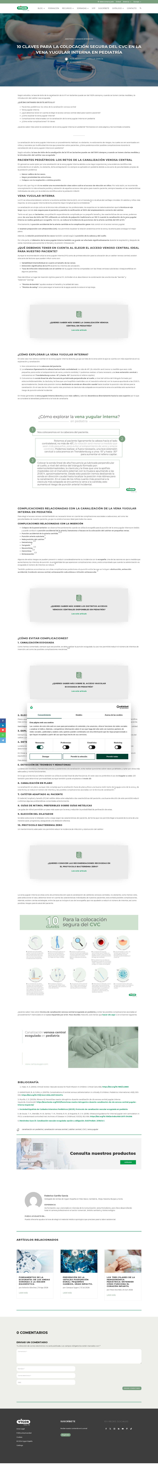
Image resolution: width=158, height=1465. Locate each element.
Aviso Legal (21, 1429)
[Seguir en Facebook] (106, 1428)
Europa (136, 2)
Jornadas (82, 8)
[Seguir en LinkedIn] (118, 1428)
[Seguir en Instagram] (114, 1428)
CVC (84, 1129)
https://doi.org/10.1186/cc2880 (115, 1087)
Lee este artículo (79, 330)
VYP (93, 8)
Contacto (131, 8)
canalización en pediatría (32, 1129)
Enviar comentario (132, 1388)
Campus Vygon (72, 1288)
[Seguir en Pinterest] (127, 1428)
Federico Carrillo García (89, 59)
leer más (23, 1293)
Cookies (19, 1437)
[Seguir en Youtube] (122, 1428)
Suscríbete (103, 8)
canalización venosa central (55, 1129)
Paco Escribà (115, 1290)
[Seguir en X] (110, 1428)
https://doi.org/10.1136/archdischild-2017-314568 (111, 1116)
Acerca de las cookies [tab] (114, 715)
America (126, 2)
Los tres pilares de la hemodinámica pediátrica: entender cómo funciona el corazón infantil (121, 1281)
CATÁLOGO (117, 8)
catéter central (75, 1129)
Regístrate (65, 1435)
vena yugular (93, 1129)
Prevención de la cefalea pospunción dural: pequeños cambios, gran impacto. (78, 1280)
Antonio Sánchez (29, 1288)
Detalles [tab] (79, 715)
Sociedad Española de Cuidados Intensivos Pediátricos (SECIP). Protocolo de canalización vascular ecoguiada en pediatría (74, 1109)
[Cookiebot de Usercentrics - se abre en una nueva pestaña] (118, 707)
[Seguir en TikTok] (131, 1428)
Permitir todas (112, 757)
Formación (53, 8)
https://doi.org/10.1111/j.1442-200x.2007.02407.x (42, 1095)
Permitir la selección (79, 757)
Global (118, 2)
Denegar (45, 757)
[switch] (66, 747)
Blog (40, 8)
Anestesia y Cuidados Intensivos (79, 39)
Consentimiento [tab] (44, 715)
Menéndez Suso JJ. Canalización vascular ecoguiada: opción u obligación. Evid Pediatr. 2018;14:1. (62, 1121)
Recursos (67, 8)
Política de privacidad (24, 1433)
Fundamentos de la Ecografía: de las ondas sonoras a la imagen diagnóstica (34, 1280)
